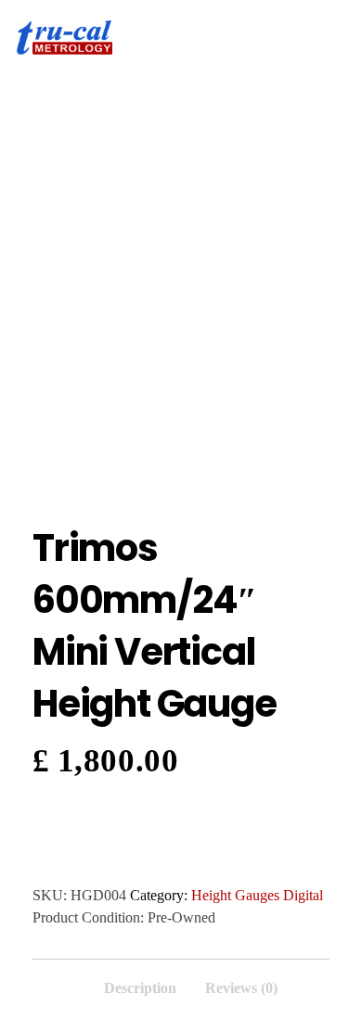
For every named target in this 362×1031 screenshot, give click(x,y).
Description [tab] (140, 988)
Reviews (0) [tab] (241, 988)
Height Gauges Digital (257, 895)
